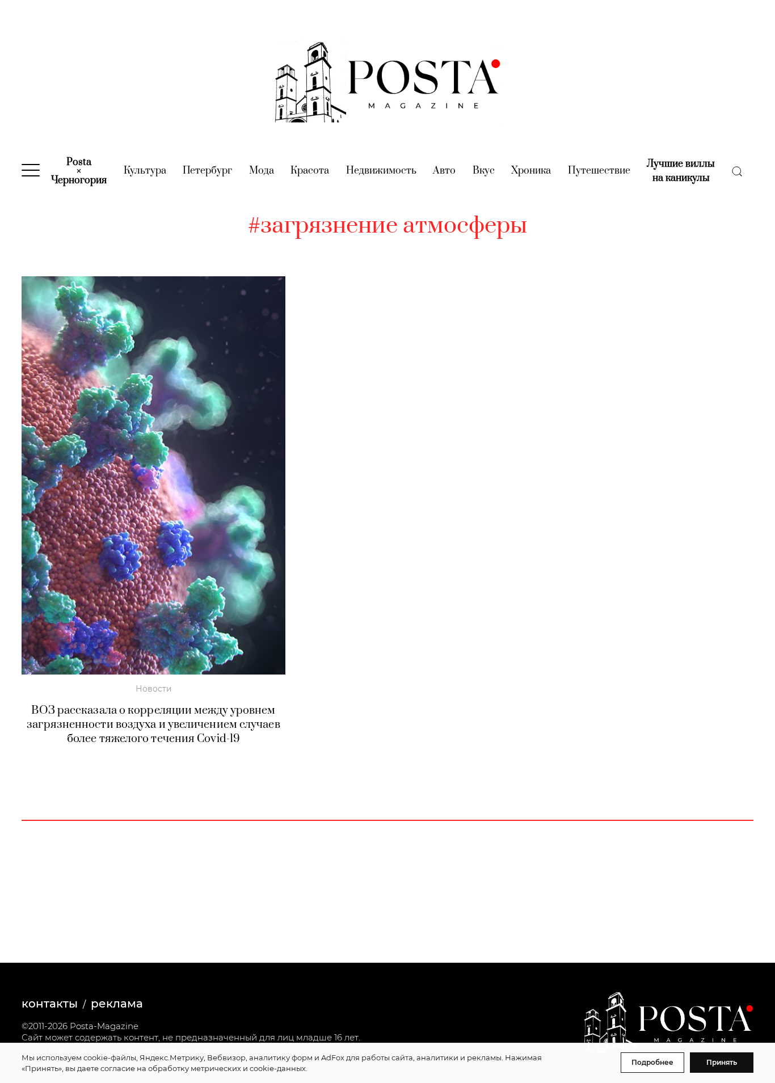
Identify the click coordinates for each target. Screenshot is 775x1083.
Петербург (207, 171)
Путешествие (599, 171)
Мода (261, 171)
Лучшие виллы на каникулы (681, 171)
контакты (50, 1003)
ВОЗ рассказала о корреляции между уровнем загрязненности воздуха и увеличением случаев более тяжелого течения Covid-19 (153, 724)
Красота (309, 171)
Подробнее (652, 1062)
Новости (154, 689)
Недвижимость (381, 171)
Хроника (531, 171)
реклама (117, 1003)
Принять (721, 1062)
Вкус (484, 171)
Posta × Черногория (79, 171)
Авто (444, 171)
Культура (145, 171)
